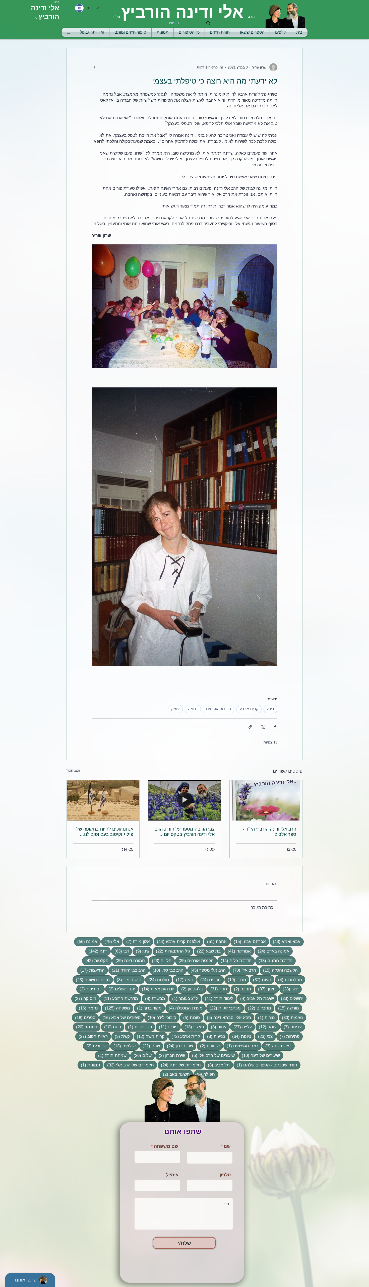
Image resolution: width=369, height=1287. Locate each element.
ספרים (83, 1017)
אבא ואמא (285, 941)
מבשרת (153, 998)
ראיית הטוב (91, 1036)
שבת (149, 1045)
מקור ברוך (148, 1007)
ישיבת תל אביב (255, 998)
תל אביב (217, 1064)
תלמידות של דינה (179, 1064)
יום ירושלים (120, 988)
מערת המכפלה (184, 1007)
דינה (270, 709)
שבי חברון (178, 1045)
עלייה (241, 1026)
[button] (220, 32)
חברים (209, 979)
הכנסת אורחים (218, 709)
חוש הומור (127, 979)
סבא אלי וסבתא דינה (227, 1017)
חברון (235, 979)
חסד (217, 988)
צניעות (214, 1036)
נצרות (265, 1017)
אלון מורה (136, 941)
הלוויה (160, 960)
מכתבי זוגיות (223, 1007)
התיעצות (91, 970)
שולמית (123, 1045)
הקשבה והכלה (279, 970)
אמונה (85, 941)
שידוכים (94, 1045)
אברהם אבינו (248, 941)
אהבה (215, 941)
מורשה (287, 1007)
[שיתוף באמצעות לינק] (250, 726)
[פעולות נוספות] (95, 67)
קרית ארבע (248, 709)
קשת (120, 1036)
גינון (141, 951)
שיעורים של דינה (259, 1055)
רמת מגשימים (240, 1045)
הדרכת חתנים (273, 960)
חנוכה (241, 988)
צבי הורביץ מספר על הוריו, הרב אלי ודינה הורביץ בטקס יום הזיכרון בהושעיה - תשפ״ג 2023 (185, 832)
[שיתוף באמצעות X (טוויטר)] (262, 726)
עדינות (291, 1026)
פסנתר (85, 1026)
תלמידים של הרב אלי (129, 1064)
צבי (264, 1036)
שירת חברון (170, 1055)
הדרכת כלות (234, 960)
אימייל (172, 1175)
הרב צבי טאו (166, 970)
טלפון (225, 1175)
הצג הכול (73, 770)
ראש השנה (276, 1045)
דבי (120, 951)
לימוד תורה (217, 998)
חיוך (288, 988)
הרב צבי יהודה (127, 970)
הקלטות (95, 960)
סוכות (190, 1017)
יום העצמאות (156, 988)
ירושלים (290, 998)
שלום (141, 1055)
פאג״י (192, 1026)
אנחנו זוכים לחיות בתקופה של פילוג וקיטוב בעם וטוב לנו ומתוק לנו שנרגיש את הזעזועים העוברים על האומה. (104, 832)
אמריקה (237, 951)
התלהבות (288, 979)
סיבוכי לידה (160, 1017)
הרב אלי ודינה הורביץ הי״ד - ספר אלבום (269, 832)
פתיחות (287, 1036)
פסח (111, 1026)
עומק (175, 709)
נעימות (291, 1017)
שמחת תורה (111, 1055)
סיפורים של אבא (120, 1017)
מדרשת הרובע (119, 998)
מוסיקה (83, 998)
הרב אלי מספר (206, 970)
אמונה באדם (272, 951)
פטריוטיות (138, 1026)
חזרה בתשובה (91, 979)
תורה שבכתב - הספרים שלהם (265, 1064)
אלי (110, 941)
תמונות (89, 1064)
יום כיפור (88, 988)
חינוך (265, 988)
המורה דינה (128, 960)
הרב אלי (242, 970)
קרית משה (149, 1036)
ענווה (217, 1026)
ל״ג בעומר (183, 998)
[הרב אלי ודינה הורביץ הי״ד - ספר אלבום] (266, 800)
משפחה (116, 1007)
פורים (166, 1026)
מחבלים (257, 1007)
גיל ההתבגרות (171, 951)
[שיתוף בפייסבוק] (275, 726)
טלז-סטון (190, 988)
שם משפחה (166, 1146)
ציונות (240, 1036)
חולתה (157, 979)
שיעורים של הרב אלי (212, 1055)
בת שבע (207, 951)
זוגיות (260, 979)
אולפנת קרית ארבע (177, 941)
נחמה (193, 709)
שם (227, 1146)
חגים (183, 979)
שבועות (208, 1045)
